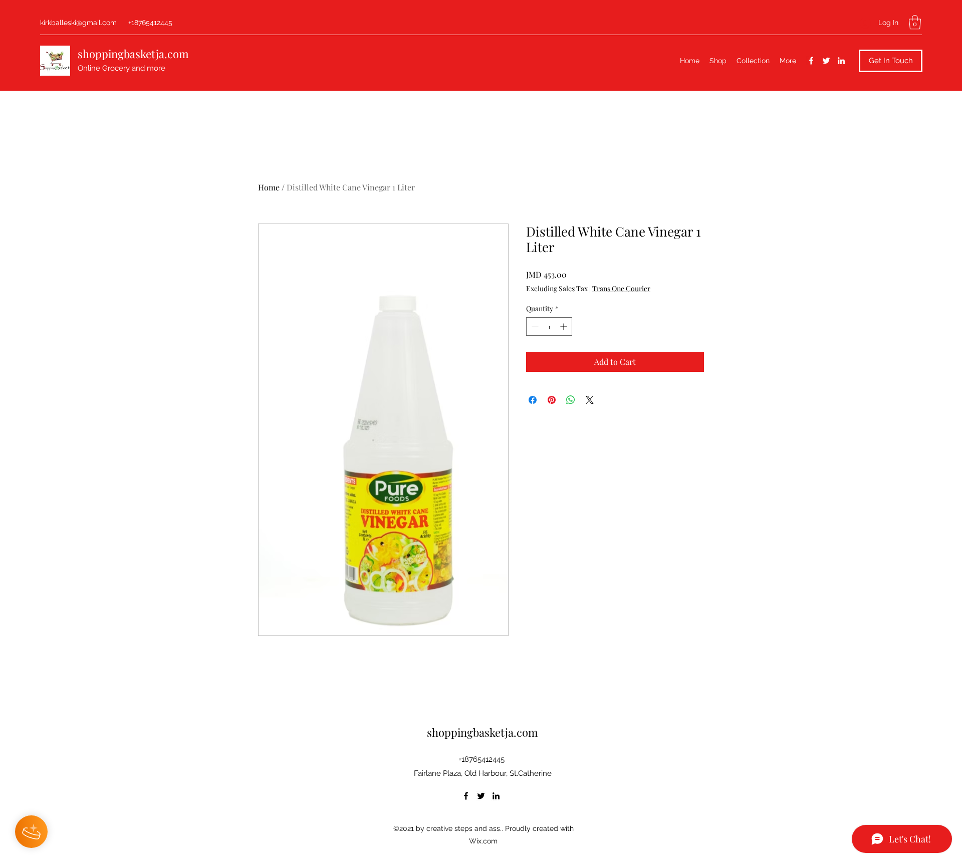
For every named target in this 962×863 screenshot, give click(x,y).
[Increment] (564, 326)
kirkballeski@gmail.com (78, 23)
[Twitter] (826, 61)
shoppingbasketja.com (133, 53)
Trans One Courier (621, 288)
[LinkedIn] (841, 61)
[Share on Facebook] (533, 400)
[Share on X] (590, 400)
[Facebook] (811, 61)
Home (269, 187)
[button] (915, 22)
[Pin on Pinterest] (552, 400)
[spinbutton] (549, 326)
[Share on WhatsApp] (571, 400)
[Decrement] (534, 326)
